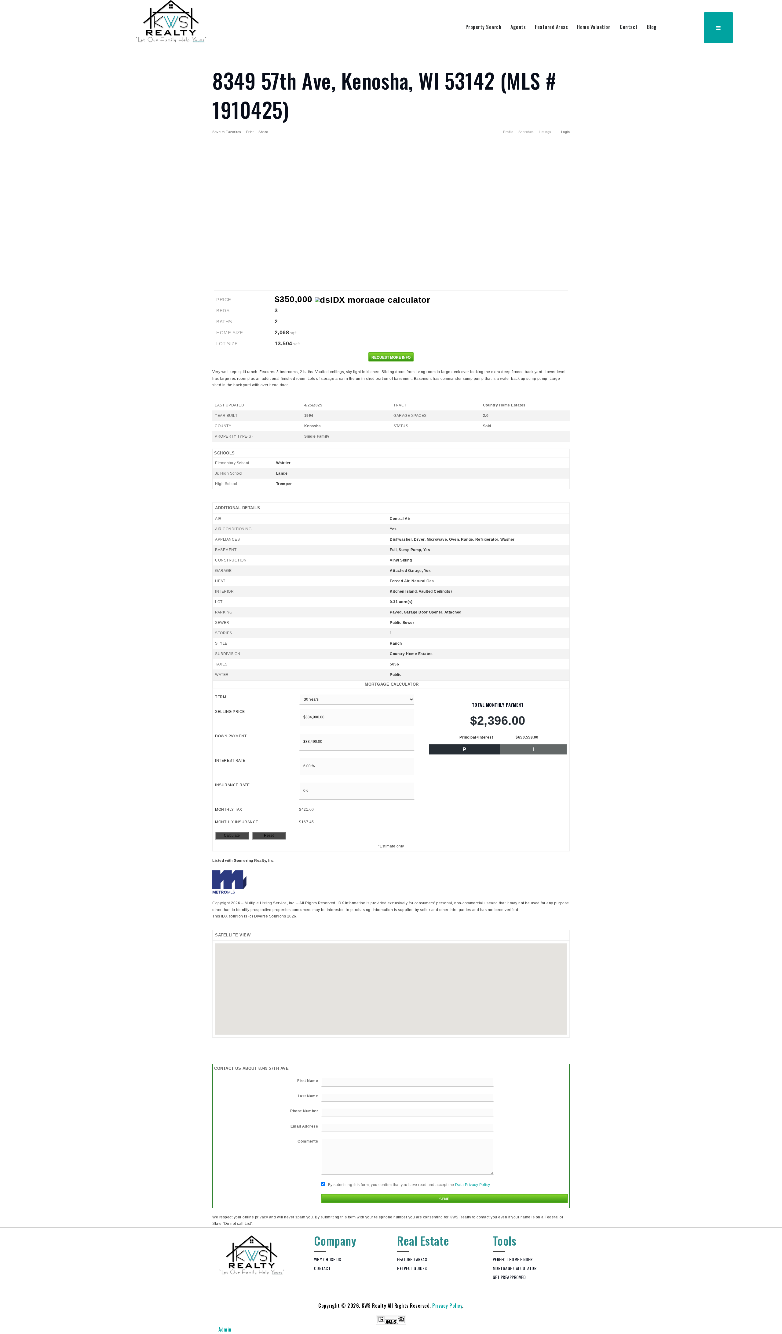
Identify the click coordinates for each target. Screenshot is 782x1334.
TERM (220, 697)
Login (565, 132)
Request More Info (391, 357)
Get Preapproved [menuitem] (509, 1277)
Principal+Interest (476, 737)
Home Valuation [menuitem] (594, 27)
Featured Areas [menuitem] (551, 27)
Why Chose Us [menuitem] (327, 1259)
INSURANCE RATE (232, 785)
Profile (508, 132)
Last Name (308, 1096)
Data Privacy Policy (472, 1185)
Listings (545, 132)
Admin (225, 1329)
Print (250, 132)
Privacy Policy (447, 1305)
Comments (308, 1141)
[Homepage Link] (171, 20)
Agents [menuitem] (518, 27)
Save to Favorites (226, 132)
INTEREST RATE (230, 760)
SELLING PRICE (230, 712)
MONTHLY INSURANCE (236, 822)
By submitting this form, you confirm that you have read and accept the (408, 1185)
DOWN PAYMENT (231, 736)
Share (263, 132)
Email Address (304, 1126)
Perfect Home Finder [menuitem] (513, 1259)
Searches (526, 132)
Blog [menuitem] (652, 27)
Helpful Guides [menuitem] (412, 1268)
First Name (307, 1081)
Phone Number (304, 1111)
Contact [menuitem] (629, 27)
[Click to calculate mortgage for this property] (372, 300)
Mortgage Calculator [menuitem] (515, 1268)
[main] (391, 639)
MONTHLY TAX (228, 809)
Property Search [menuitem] (484, 27)
